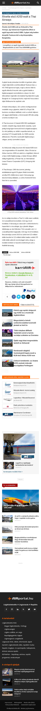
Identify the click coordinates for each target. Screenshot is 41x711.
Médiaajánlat (18, 702)
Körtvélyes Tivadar (13, 23)
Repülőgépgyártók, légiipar (13, 635)
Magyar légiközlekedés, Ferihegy (15, 626)
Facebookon (10, 275)
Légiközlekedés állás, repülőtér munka (16, 377)
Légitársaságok (7, 325)
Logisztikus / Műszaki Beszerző (24, 398)
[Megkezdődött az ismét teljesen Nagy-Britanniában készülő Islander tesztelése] (7, 540)
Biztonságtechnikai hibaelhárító (24, 383)
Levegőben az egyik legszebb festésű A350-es (19, 45)
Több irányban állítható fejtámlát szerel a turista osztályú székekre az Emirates (26, 332)
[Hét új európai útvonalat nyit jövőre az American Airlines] (7, 529)
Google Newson (25, 273)
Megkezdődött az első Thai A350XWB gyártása (19, 47)
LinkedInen (21, 275)
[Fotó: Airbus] (20, 65)
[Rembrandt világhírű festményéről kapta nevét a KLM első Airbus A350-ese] (7, 353)
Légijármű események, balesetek (6, 314)
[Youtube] (35, 609)
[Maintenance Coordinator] (8, 415)
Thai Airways (7, 255)
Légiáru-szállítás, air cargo (13, 632)
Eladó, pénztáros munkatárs (23, 405)
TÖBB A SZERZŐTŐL (27, 305)
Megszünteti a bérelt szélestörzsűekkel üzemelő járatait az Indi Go (25, 322)
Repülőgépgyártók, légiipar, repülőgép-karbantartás (15, 13)
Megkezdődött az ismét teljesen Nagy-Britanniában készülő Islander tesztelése (26, 540)
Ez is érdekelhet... (9, 485)
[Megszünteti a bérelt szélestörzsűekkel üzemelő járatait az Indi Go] (7, 322)
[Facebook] (6, 609)
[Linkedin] (18, 609)
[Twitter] (29, 609)
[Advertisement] (20, 577)
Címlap (4, 8)
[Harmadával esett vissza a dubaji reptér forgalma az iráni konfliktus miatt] (7, 550)
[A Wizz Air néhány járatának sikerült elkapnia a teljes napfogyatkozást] (7, 682)
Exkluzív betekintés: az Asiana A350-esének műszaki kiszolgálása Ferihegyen (26, 363)
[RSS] (23, 609)
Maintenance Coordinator (22, 413)
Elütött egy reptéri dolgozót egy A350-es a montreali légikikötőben (25, 312)
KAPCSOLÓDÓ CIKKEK (10, 305)
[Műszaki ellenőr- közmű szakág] (8, 392)
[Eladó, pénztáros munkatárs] (8, 407)
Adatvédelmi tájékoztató (28, 705)
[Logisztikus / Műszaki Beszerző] (8, 400)
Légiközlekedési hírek (9, 623)
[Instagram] (12, 609)
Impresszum (8, 702)
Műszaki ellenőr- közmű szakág (24, 390)
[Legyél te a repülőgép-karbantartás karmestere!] (8, 465)
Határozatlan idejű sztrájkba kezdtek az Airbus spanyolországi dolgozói (26, 692)
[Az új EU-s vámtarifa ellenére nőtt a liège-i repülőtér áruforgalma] (7, 518)
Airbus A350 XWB (14, 252)
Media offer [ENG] (29, 702)
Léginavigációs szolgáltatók (13, 639)
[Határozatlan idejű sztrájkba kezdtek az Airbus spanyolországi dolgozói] (7, 692)
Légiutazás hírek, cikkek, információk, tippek (17, 642)
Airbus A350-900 (25, 252)
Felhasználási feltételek (12, 705)
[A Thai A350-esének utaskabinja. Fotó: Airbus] (20, 198)
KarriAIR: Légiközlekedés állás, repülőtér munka (18, 645)
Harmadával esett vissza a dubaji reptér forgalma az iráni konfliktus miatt (26, 550)
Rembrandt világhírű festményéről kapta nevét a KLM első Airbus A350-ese (25, 353)
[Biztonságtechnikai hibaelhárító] (8, 385)
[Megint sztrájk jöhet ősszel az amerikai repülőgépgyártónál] (7, 672)
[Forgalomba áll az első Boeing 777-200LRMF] (20, 501)
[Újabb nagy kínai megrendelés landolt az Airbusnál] (7, 343)
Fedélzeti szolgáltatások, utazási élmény (7, 334)
